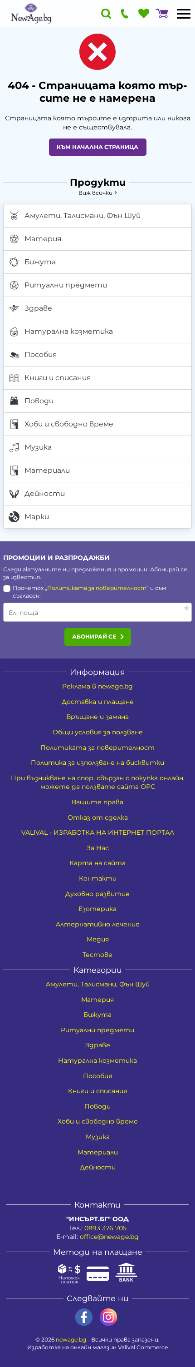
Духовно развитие (97, 894)
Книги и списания (57, 377)
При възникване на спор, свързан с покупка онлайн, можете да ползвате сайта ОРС (98, 782)
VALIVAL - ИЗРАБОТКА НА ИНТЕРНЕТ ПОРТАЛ (97, 832)
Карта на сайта (97, 863)
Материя (43, 238)
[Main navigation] (184, 14)
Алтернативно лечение (98, 924)
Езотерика (97, 909)
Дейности (44, 493)
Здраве (38, 308)
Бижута (40, 262)
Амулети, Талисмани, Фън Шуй (82, 215)
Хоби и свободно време (68, 424)
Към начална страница (97, 147)
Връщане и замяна (97, 717)
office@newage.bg (109, 1237)
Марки (36, 516)
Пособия (40, 354)
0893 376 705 (105, 1228)
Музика (38, 447)
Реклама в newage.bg (97, 686)
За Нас (98, 848)
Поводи (39, 400)
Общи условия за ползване (98, 732)
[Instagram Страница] (108, 1317)
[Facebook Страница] (84, 1317)
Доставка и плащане (98, 702)
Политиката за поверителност (96, 587)
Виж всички (95, 192)
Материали (47, 470)
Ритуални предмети (65, 285)
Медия (98, 939)
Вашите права (97, 802)
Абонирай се (94, 636)
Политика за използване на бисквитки (97, 762)
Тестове (97, 955)
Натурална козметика (68, 331)
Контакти (98, 878)
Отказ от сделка (98, 817)
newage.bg (71, 1339)
